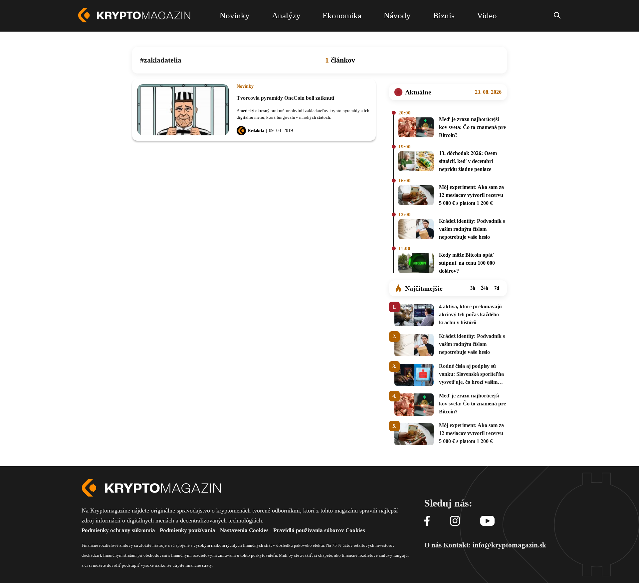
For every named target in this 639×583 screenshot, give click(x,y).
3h (472, 288)
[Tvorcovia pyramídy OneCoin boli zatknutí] (183, 109)
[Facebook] (427, 521)
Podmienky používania (187, 530)
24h (484, 288)
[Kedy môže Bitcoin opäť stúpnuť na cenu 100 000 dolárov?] (416, 264)
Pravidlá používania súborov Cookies (319, 530)
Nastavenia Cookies (244, 530)
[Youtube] (487, 521)
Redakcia (256, 130)
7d (496, 288)
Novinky (245, 86)
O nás (433, 545)
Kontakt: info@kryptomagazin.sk (494, 545)
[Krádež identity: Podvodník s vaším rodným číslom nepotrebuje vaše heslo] (416, 230)
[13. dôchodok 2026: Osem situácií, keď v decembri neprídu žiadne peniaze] (416, 162)
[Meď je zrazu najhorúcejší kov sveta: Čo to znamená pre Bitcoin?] (416, 128)
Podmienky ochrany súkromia (118, 530)
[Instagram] (455, 521)
